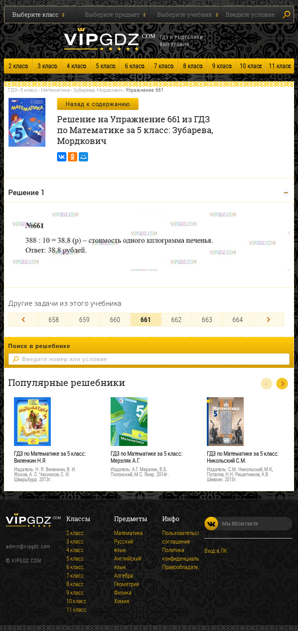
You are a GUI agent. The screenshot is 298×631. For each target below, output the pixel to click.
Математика (55, 89)
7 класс (163, 66)
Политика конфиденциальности (173, 554)
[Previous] (23, 319)
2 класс (18, 66)
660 (115, 319)
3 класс (47, 66)
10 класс (251, 66)
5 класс (105, 66)
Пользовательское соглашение (173, 537)
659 (84, 319)
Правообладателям (173, 567)
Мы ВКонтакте (240, 523)
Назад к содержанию (98, 104)
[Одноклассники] (72, 156)
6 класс (134, 66)
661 (145, 319)
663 (207, 319)
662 (176, 319)
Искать (286, 14)
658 (54, 319)
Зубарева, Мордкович (98, 89)
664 (237, 319)
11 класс (280, 66)
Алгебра (123, 575)
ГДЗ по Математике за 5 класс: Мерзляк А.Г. (146, 457)
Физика (123, 592)
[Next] (268, 319)
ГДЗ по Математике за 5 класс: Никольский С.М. (243, 457)
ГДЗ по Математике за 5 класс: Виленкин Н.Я (50, 457)
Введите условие (250, 14)
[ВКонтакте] (61, 156)
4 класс (76, 66)
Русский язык (123, 545)
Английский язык (125, 562)
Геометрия (125, 584)
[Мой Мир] (83, 156)
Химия (121, 601)
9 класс (221, 66)
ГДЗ (12, 89)
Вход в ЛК (215, 550)
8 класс (192, 66)
